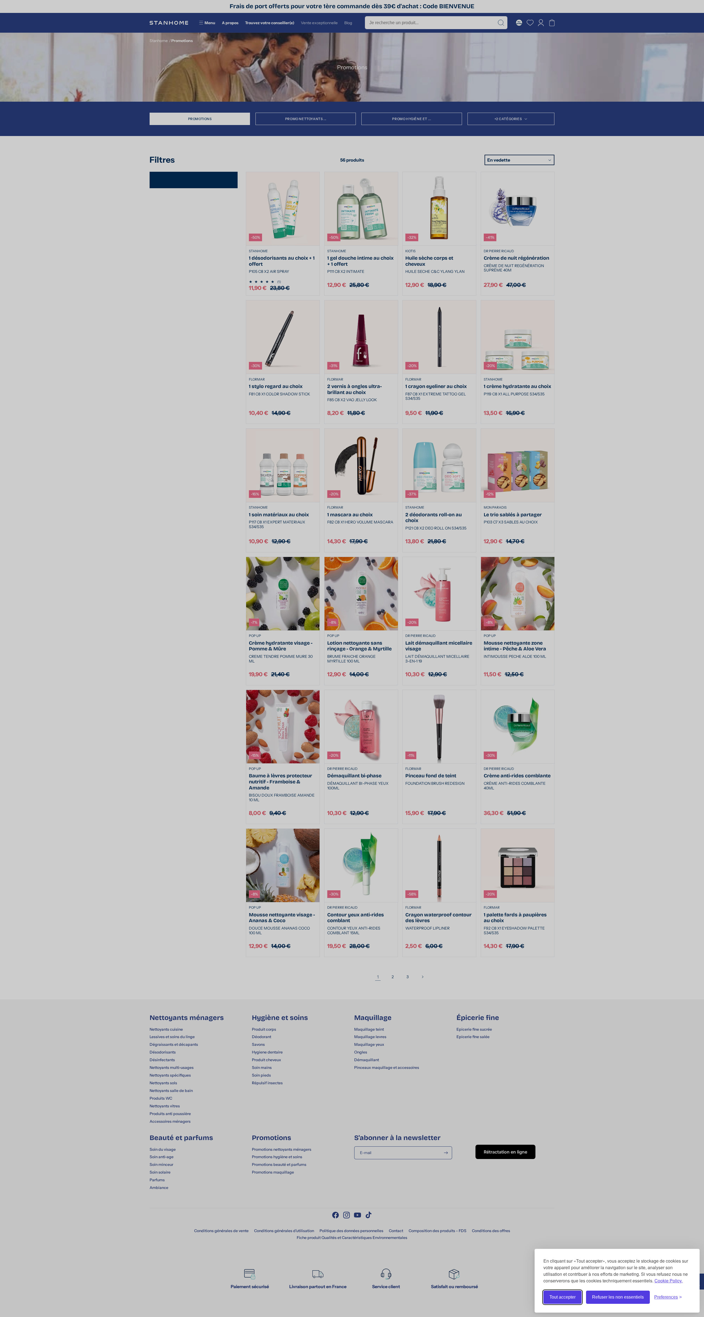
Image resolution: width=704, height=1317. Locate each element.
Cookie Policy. (668, 1280)
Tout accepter (562, 1297)
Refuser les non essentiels (618, 1297)
